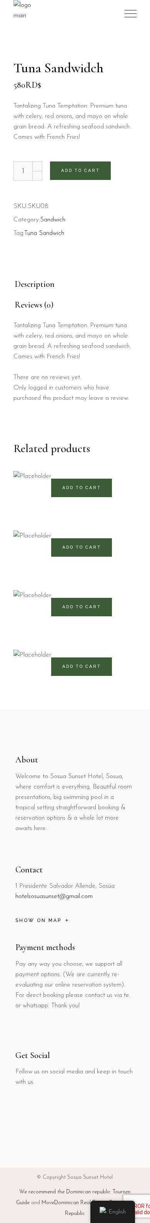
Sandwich (52, 219)
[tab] (34, 284)
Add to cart (80, 170)
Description (35, 284)
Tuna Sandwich (44, 233)
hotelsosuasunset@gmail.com (54, 896)
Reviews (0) (34, 305)
